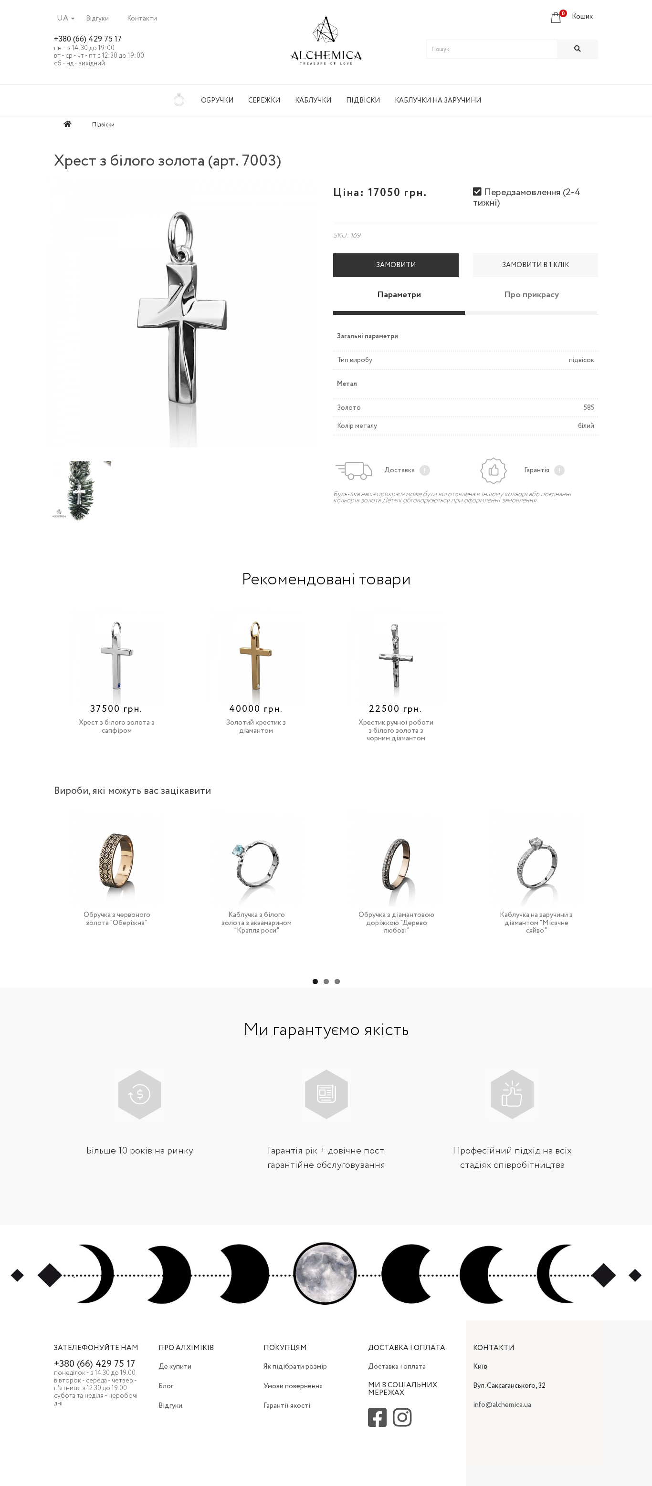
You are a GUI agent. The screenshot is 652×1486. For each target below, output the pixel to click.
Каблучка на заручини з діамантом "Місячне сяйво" (536, 923)
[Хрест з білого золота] (181, 312)
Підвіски (363, 100)
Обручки (217, 100)
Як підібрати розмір (295, 1366)
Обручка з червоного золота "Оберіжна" (117, 919)
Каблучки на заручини (438, 100)
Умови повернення (293, 1386)
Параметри (399, 295)
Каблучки (313, 100)
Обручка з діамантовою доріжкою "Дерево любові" (396, 923)
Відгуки (97, 18)
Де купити (174, 1366)
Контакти (142, 18)
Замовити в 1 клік (535, 265)
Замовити (396, 265)
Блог (165, 1386)
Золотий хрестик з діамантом (256, 726)
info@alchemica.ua (502, 1405)
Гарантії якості (286, 1406)
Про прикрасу (531, 295)
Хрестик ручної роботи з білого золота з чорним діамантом (395, 730)
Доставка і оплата (397, 1366)
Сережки (264, 100)
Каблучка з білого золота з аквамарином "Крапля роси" (256, 923)
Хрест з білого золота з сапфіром (117, 726)
